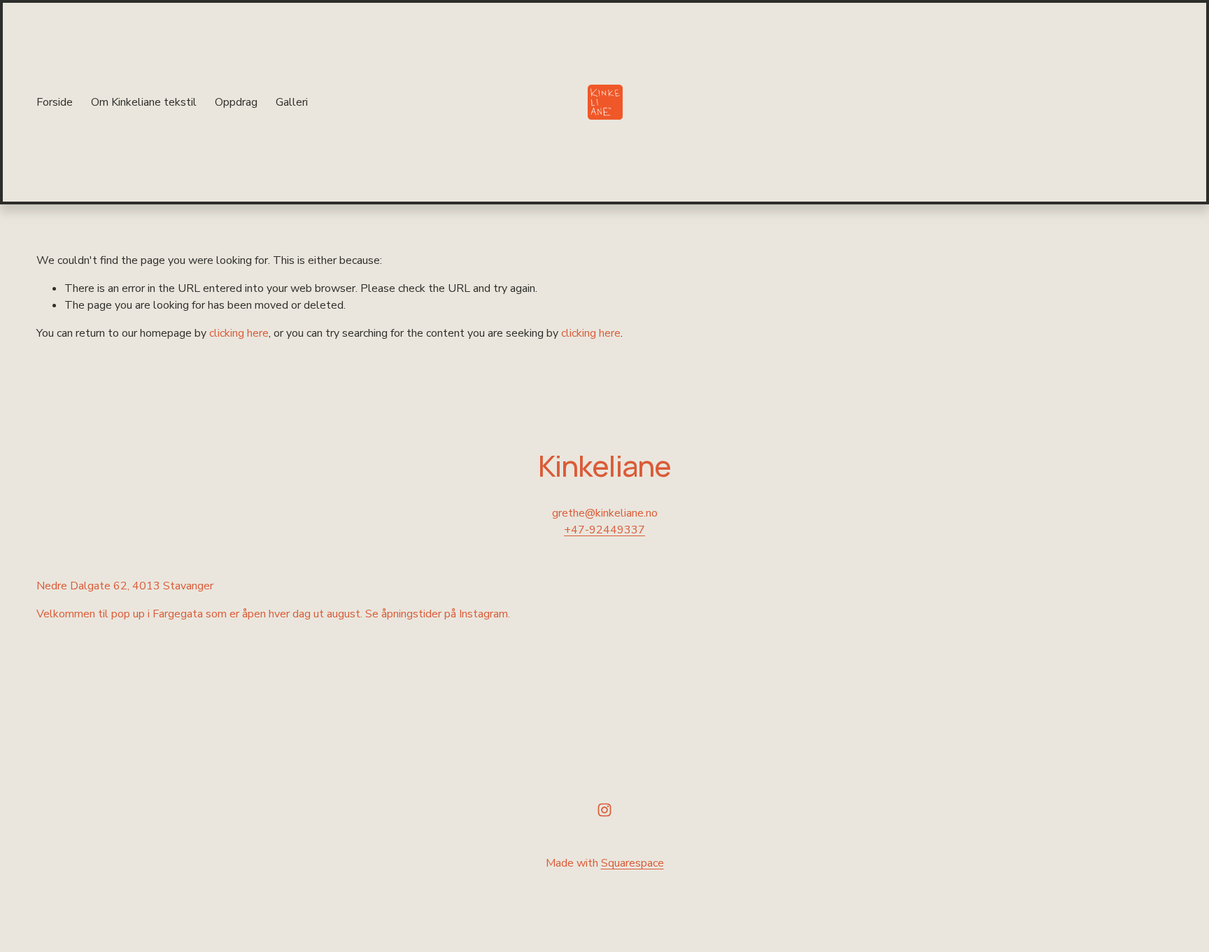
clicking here (239, 333)
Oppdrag (236, 102)
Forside (54, 102)
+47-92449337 (604, 530)
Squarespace (632, 863)
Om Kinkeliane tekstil (144, 102)
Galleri (292, 102)
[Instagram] (604, 810)
